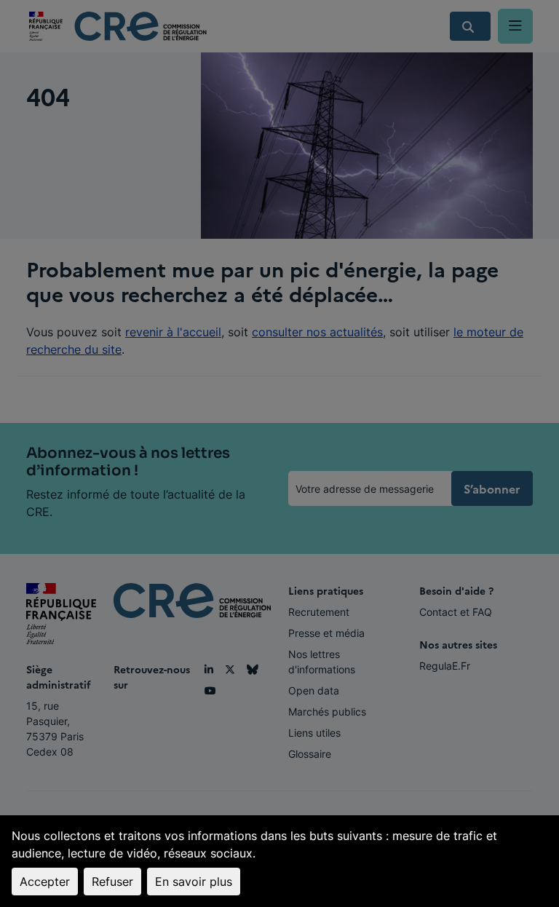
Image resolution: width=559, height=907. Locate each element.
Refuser (112, 881)
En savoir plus (193, 881)
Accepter (45, 881)
